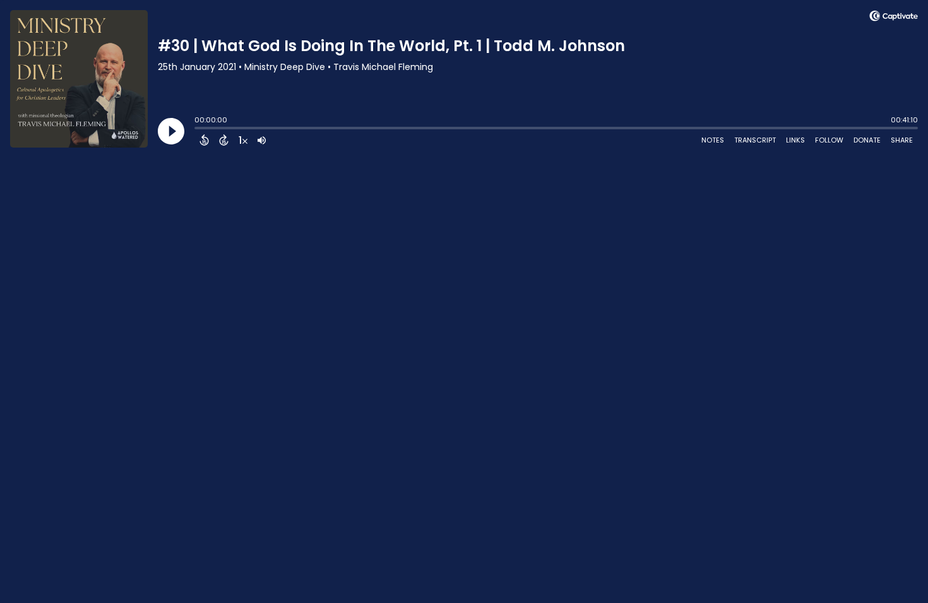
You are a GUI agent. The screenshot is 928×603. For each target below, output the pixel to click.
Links (795, 140)
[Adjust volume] (262, 140)
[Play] (171, 131)
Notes (712, 140)
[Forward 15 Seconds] (224, 140)
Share (902, 140)
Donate (867, 140)
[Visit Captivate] (893, 18)
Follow (829, 140)
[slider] (197, 129)
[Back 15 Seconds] (204, 140)
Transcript (755, 140)
